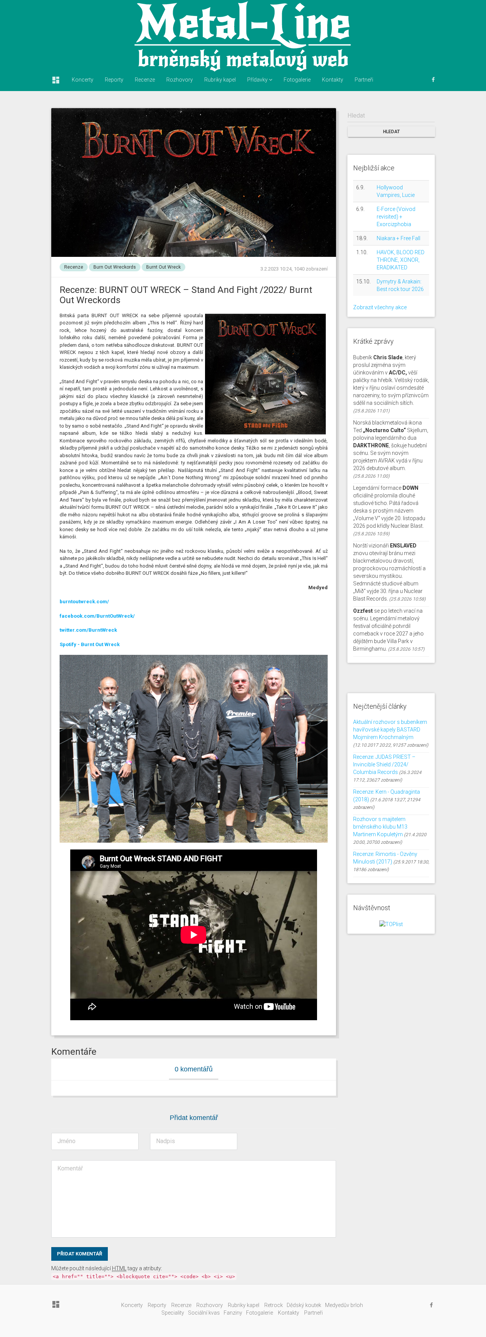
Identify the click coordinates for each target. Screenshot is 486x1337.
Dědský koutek (304, 1305)
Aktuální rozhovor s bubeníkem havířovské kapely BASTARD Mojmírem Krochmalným (390, 729)
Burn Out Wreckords (114, 267)
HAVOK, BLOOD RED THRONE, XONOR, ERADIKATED (400, 260)
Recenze (145, 80)
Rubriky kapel (220, 80)
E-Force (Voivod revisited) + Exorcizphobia (396, 216)
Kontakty (332, 80)
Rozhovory (179, 80)
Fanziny (233, 1313)
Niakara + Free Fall (398, 238)
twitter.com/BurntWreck (88, 630)
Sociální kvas (204, 1313)
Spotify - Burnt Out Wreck (90, 644)
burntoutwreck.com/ (84, 601)
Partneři (364, 80)
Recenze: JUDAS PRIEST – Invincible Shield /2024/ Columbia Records (384, 764)
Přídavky (258, 80)
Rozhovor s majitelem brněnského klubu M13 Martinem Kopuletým (380, 826)
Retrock (273, 1305)
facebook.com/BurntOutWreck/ (97, 616)
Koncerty (82, 80)
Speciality (172, 1313)
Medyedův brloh (344, 1305)
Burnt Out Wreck (163, 267)
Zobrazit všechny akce (380, 307)
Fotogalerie (297, 80)
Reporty (114, 80)
